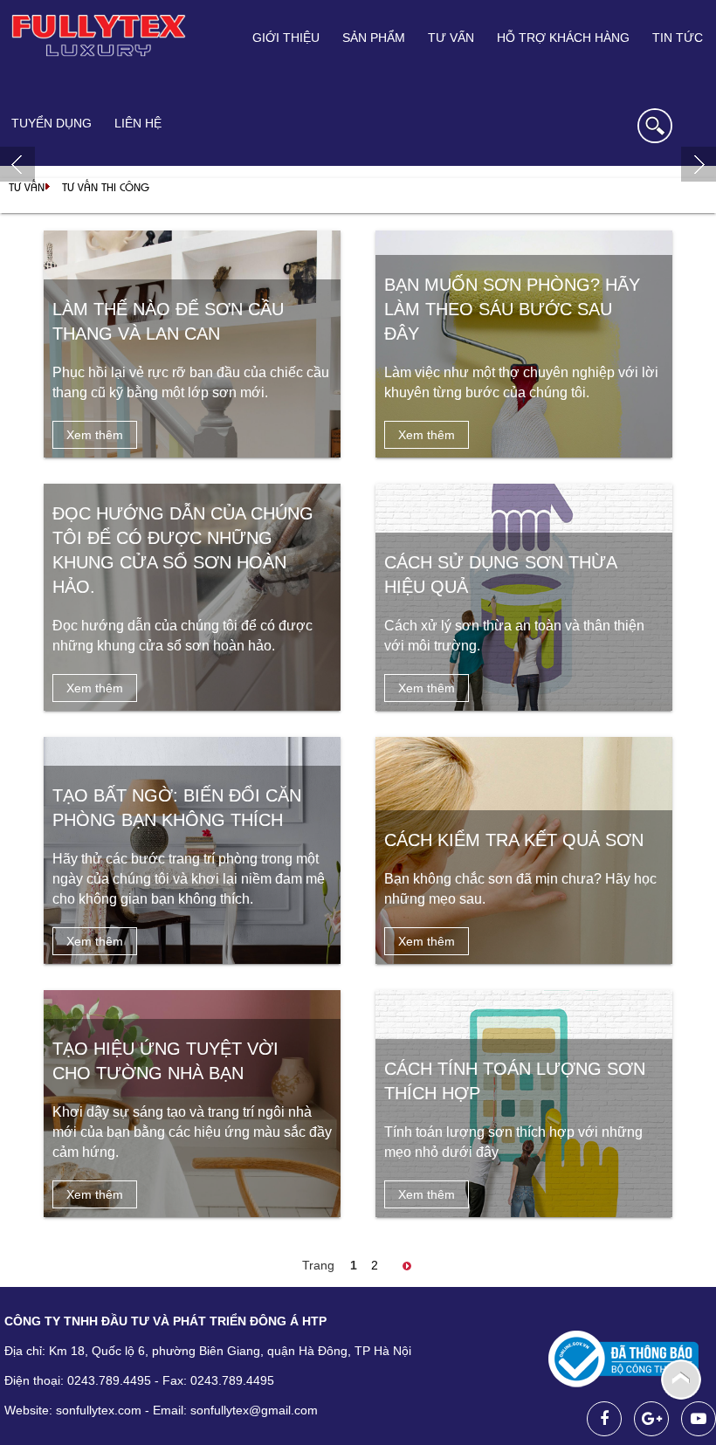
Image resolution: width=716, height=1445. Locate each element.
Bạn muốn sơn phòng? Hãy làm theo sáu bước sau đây (512, 309)
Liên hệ (138, 123)
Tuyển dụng (51, 123)
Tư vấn (27, 186)
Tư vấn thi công (105, 186)
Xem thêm (94, 435)
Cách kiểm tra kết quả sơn (514, 840)
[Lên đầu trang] (681, 1379)
